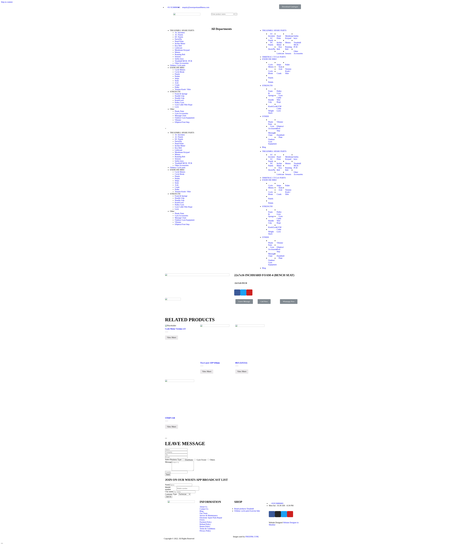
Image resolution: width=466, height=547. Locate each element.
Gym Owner (202, 460)
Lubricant (178, 48)
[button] (290, 6)
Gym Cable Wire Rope (183, 105)
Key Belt (178, 46)
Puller (177, 87)
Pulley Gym (179, 102)
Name (167, 485)
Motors (177, 52)
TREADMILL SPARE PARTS (274, 30)
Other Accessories (182, 63)
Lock (177, 107)
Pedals (177, 76)
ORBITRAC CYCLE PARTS (274, 57)
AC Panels (179, 35)
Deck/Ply (178, 39)
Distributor (189, 460)
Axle (177, 83)
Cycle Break (179, 72)
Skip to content (6, 2)
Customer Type (171, 494)
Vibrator (178, 120)
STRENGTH (267, 85)
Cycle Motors (180, 70)
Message (168, 462)
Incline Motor (180, 43)
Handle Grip (179, 96)
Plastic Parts (179, 111)
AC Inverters (180, 33)
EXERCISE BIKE (269, 59)
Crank (177, 85)
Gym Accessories (181, 113)
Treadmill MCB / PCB (183, 61)
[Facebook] (272, 514)
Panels (177, 74)
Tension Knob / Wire (183, 89)
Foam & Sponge (181, 94)
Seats (177, 81)
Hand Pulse (179, 41)
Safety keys (179, 59)
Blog (264, 147)
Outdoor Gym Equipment (184, 118)
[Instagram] (278, 514)
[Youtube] (290, 514)
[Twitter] (284, 514)
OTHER (265, 116)
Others (212, 460)
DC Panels (179, 37)
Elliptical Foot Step (182, 122)
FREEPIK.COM (251, 537)
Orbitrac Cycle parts (177, 65)
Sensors (178, 57)
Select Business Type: (173, 460)
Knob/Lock (179, 100)
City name (169, 492)
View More (171, 337)
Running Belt (180, 54)
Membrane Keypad (182, 50)
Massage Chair (180, 116)
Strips (177, 78)
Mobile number (168, 488)
